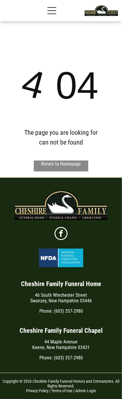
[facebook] (61, 234)
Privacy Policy (37, 390)
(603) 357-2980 (68, 311)
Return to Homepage (61, 164)
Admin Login (85, 390)
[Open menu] (51, 10)
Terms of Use (62, 390)
